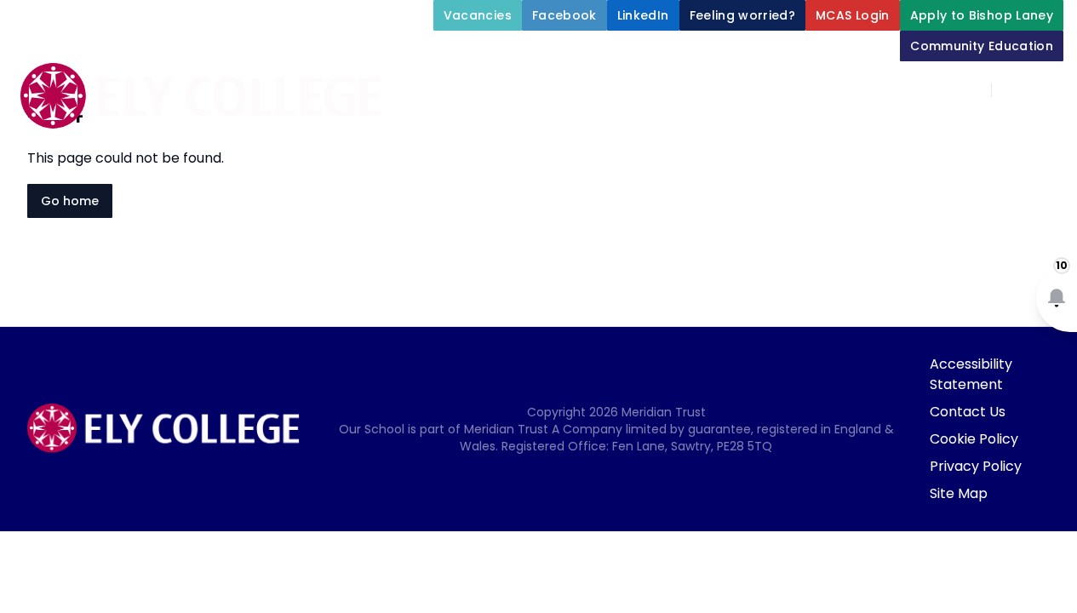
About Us (513, 129)
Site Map (959, 493)
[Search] (1014, 90)
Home (430, 129)
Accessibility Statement (971, 374)
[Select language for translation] (1049, 90)
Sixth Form (800, 170)
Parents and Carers (641, 170)
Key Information (656, 129)
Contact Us (967, 411)
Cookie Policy (974, 439)
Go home (70, 200)
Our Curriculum (986, 129)
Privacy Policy (976, 466)
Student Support (823, 129)
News (911, 170)
